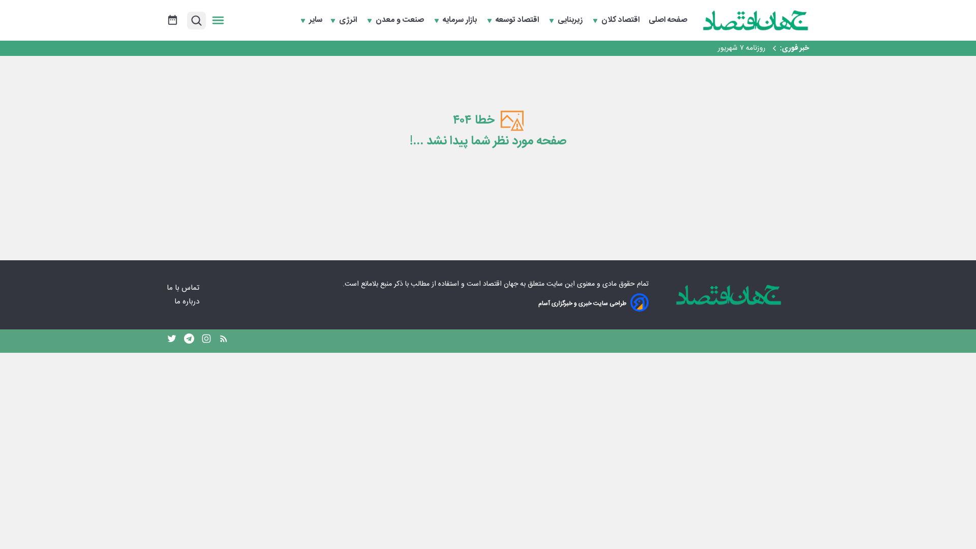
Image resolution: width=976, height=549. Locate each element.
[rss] (224, 341)
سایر (315, 20)
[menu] (218, 20)
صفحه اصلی (668, 20)
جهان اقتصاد (500, 284)
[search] (196, 20)
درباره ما (187, 301)
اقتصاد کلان (621, 20)
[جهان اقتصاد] (756, 20)
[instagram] (206, 341)
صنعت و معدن (401, 20)
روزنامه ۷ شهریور (742, 48)
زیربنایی (571, 20)
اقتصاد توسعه (518, 20)
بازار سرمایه (461, 20)
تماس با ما (184, 288)
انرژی (349, 20)
